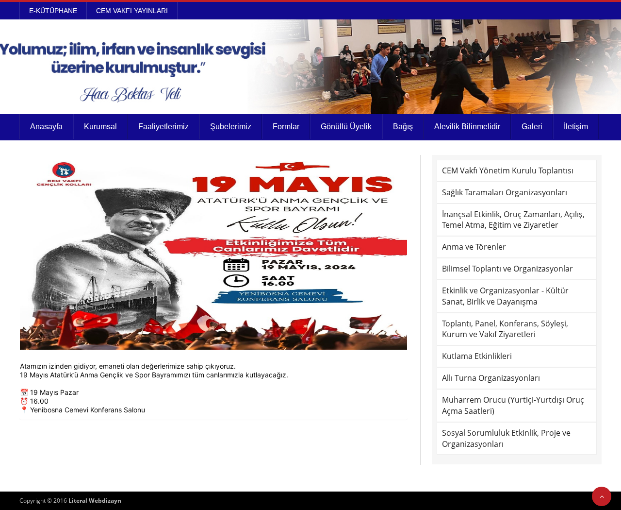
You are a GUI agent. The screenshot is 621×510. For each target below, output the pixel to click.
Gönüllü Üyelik (346, 126)
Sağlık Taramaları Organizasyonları (504, 192)
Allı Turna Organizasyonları (491, 378)
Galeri (532, 126)
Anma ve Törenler (474, 246)
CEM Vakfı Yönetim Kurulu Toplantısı (507, 170)
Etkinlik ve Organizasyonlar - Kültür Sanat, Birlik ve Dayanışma (505, 296)
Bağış (403, 126)
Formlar (286, 126)
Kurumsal (100, 126)
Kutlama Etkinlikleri (477, 356)
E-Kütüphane (53, 11)
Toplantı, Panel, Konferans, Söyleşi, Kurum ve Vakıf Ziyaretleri (505, 329)
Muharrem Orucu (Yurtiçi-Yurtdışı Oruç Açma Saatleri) (513, 405)
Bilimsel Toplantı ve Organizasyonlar (507, 268)
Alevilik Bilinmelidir (467, 126)
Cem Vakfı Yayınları (132, 11)
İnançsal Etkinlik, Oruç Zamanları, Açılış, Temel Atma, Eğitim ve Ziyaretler (513, 220)
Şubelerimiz (230, 126)
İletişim (576, 126)
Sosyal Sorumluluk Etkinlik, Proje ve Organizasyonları (506, 438)
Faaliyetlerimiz (163, 126)
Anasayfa (46, 126)
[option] (213, 252)
